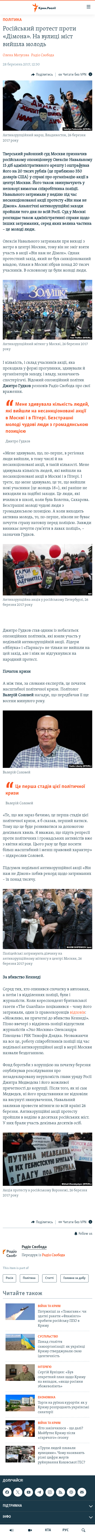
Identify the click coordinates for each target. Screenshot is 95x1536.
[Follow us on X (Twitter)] (17, 1492)
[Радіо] (11, 1530)
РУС (65, 1530)
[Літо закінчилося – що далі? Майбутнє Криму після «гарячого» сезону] (20, 1428)
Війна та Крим (49, 1306)
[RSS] (60, 1492)
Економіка (46, 1397)
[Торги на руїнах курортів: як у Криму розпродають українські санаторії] (20, 1403)
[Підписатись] (81, 1492)
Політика (12, 20)
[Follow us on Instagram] (49, 1492)
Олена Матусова (16, 55)
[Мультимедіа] (30, 1530)
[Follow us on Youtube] (28, 1492)
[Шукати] (83, 1530)
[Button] (42, 75)
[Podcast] (71, 1492)
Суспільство (48, 1336)
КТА (48, 1530)
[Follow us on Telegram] (39, 1492)
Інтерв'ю (44, 1367)
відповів (77, 1013)
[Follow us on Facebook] (7, 1492)
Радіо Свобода (42, 55)
